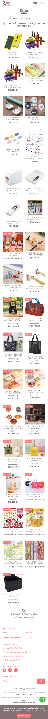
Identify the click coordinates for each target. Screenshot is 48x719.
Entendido (24, 716)
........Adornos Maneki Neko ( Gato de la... (35, 288)
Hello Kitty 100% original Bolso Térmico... (35, 319)
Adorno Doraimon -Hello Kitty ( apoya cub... (13, 287)
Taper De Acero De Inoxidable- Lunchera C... (34, 427)
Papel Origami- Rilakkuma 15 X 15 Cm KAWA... (34, 530)
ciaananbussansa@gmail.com (19, 652)
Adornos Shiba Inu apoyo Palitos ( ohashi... (34, 254)
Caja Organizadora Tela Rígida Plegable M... (13, 596)
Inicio (5, 633)
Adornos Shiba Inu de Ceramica (13, 254)
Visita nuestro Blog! (14, 656)
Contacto (28, 638)
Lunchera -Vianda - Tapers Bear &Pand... (13, 427)
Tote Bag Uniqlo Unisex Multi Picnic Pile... (34, 357)
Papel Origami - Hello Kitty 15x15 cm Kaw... (13, 530)
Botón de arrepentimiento (24, 703)
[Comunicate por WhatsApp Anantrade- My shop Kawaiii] (42, 699)
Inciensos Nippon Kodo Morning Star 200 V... (35, 54)
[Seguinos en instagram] (4, 670)
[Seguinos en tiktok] (16, 670)
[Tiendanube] (24, 689)
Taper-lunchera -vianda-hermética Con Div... (35, 391)
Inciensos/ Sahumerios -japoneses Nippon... (13, 54)
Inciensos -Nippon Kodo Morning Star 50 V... (13, 86)
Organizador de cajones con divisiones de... (13, 222)
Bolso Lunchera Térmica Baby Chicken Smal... (13, 495)
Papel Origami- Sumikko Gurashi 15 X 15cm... (13, 563)
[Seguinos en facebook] (10, 670)
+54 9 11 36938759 (14, 648)
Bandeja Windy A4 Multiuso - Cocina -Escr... (34, 190)
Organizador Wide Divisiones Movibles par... (34, 218)
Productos (28, 633)
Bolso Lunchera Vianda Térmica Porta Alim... (13, 460)
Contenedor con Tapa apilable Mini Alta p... (13, 190)
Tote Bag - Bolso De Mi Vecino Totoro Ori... (13, 355)
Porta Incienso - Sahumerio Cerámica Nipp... (34, 157)
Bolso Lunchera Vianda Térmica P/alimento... (34, 495)
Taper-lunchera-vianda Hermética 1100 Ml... (13, 392)
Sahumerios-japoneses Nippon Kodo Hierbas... (35, 79)
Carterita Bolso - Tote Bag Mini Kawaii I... (13, 320)
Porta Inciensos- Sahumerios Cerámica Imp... (13, 118)
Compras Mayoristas (12, 638)
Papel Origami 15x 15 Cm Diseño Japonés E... (34, 563)
